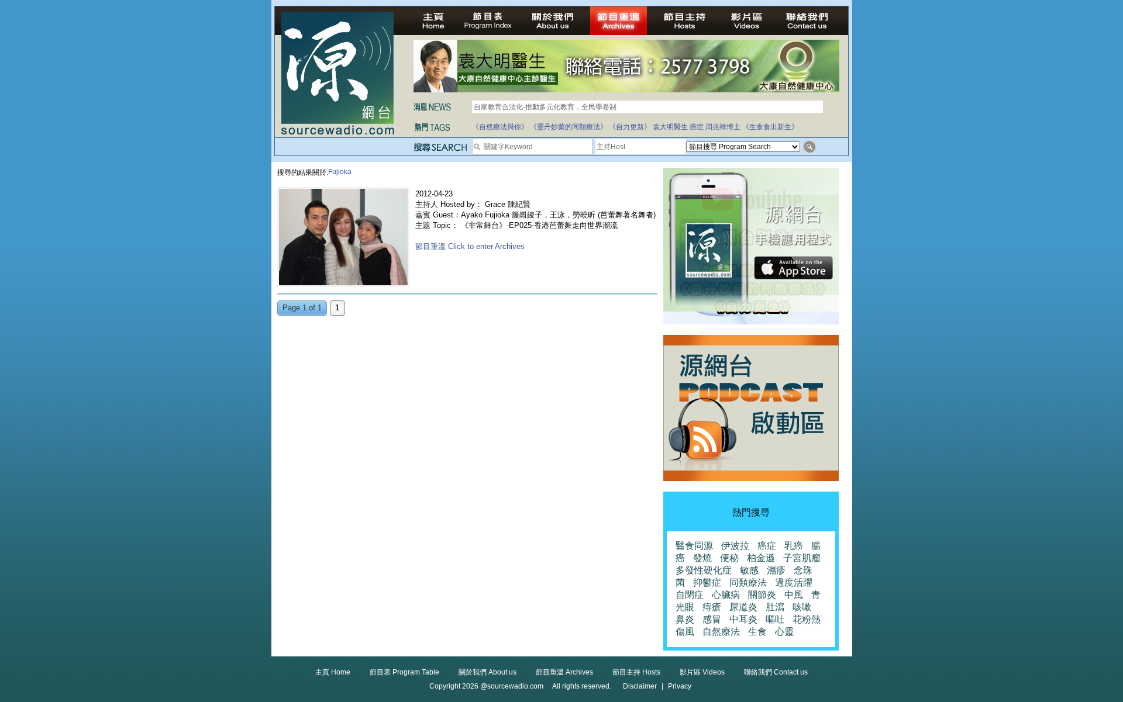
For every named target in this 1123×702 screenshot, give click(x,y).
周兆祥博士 (722, 127)
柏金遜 (761, 558)
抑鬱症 (707, 582)
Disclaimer (640, 686)
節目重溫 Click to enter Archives (470, 246)
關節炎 (762, 595)
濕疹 (776, 570)
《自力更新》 (630, 127)
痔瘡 (711, 607)
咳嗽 (802, 607)
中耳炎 (743, 619)
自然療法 (721, 632)
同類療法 (748, 582)
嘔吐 (775, 619)
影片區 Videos (702, 672)
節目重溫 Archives (564, 672)
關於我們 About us (487, 672)
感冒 (711, 619)
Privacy (679, 686)
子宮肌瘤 (802, 558)
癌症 (697, 127)
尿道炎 (743, 607)
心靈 (784, 632)
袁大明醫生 (670, 127)
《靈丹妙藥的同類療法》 (568, 127)
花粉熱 (807, 619)
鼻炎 (685, 619)
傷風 (685, 632)
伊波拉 (735, 546)
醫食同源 (694, 546)
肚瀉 (775, 607)
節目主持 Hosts (636, 672)
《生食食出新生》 (770, 127)
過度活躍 (793, 582)
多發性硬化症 (704, 570)
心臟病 (726, 595)
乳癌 (793, 546)
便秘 (729, 558)
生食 (757, 632)
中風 (793, 595)
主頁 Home (332, 672)
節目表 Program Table (404, 672)
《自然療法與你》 (500, 127)
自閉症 (690, 595)
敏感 (749, 570)
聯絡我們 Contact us (776, 672)
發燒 (702, 558)
